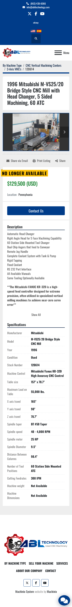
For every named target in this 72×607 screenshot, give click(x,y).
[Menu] (58, 52)
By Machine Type (15, 563)
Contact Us (36, 211)
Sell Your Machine (41, 563)
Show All (36, 314)
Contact (50, 570)
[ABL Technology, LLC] (36, 544)
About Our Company (29, 570)
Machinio (52, 591)
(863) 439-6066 (38, 3)
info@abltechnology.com (38, 7)
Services (62, 563)
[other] (36, 23)
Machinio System (24, 591)
